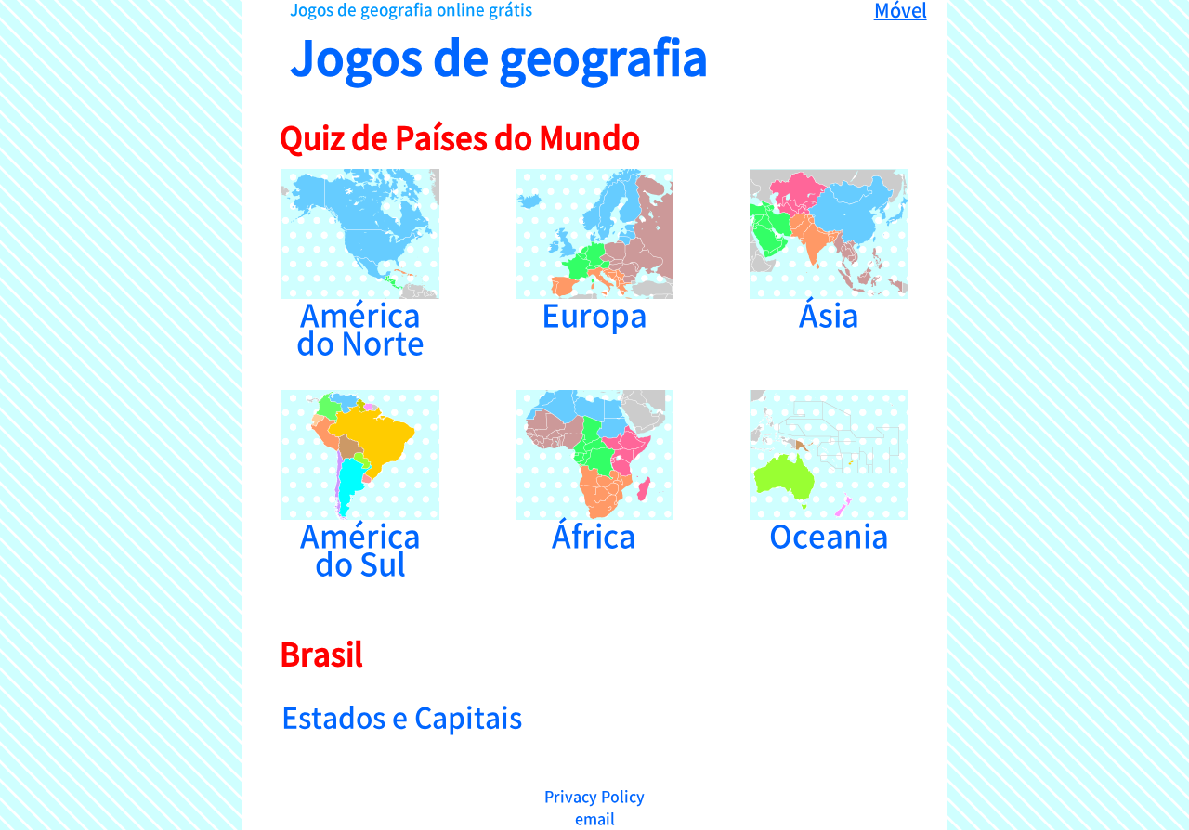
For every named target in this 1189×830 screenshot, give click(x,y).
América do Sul (360, 544)
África (594, 530)
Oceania (829, 530)
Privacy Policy (594, 796)
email (595, 818)
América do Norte (360, 324)
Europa (594, 310)
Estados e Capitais (401, 715)
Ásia (829, 310)
